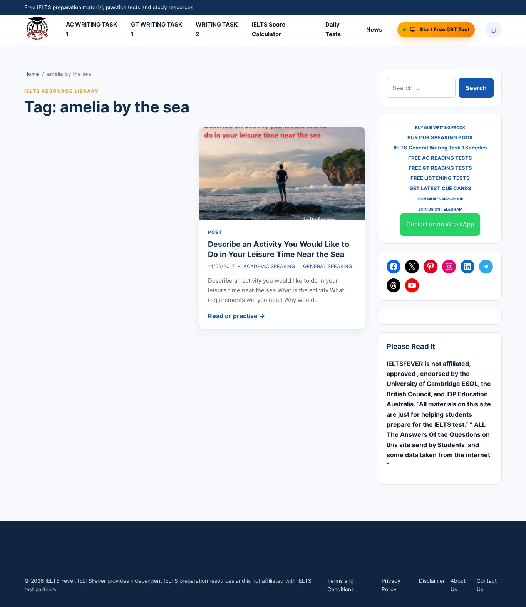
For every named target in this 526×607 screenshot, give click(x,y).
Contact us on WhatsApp (440, 224)
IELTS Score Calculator (268, 29)
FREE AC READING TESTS (440, 158)
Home (31, 74)
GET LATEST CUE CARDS (440, 188)
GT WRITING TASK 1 (156, 29)
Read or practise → (236, 316)
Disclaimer (432, 581)
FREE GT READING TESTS (440, 168)
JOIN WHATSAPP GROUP (440, 198)
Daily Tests (333, 29)
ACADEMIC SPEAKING (269, 266)
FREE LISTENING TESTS (440, 178)
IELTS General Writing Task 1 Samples (440, 147)
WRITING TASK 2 (217, 29)
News (374, 29)
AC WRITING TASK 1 (91, 29)
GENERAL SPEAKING (327, 266)
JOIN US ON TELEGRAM (440, 209)
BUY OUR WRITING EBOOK (440, 127)
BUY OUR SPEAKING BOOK (440, 137)
